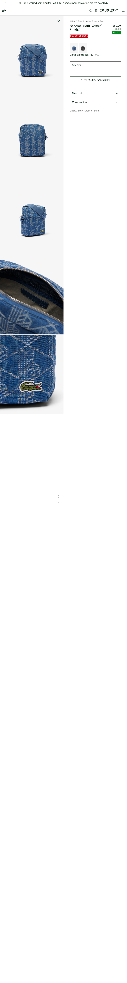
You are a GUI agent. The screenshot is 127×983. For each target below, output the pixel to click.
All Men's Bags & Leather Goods (83, 21)
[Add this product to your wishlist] (58, 20)
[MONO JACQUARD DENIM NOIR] (83, 48)
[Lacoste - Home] (4, 10)
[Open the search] (117, 11)
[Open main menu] (123, 11)
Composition (79, 102)
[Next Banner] (122, 3)
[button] (90, 11)
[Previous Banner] (5, 3)
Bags (102, 21)
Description (78, 93)
